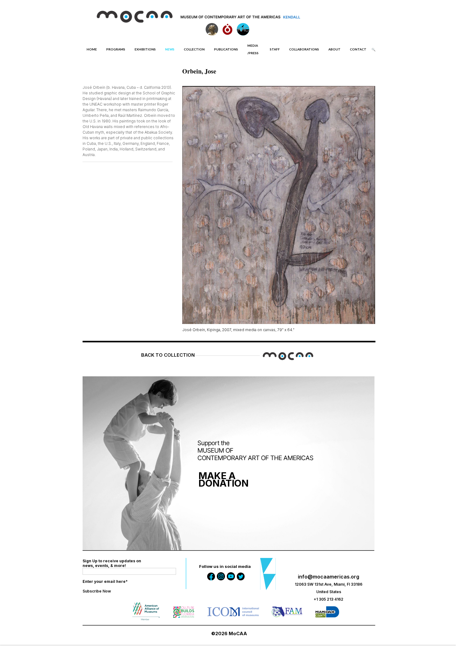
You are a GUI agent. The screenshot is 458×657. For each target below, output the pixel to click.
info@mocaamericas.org (328, 577)
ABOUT (334, 49)
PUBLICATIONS (226, 49)
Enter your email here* (105, 581)
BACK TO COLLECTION (168, 355)
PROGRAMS (115, 49)
